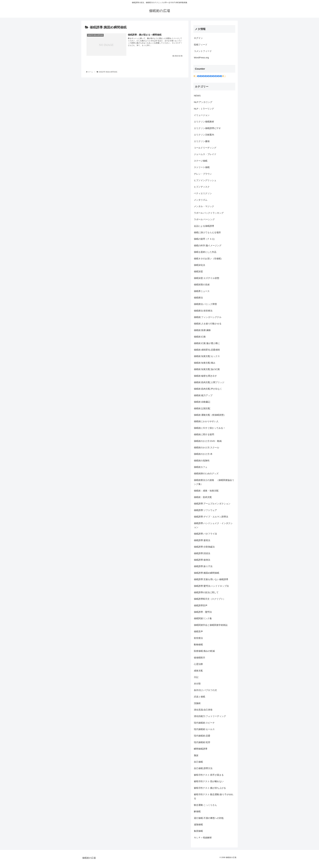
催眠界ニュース (202, 291)
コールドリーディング (205, 148)
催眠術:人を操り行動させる (207, 323)
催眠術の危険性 (202, 460)
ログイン (198, 38)
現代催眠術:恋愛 (202, 735)
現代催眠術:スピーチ (204, 723)
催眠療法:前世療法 (203, 310)
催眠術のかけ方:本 (203, 454)
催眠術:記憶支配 (202, 408)
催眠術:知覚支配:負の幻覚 (207, 369)
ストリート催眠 (202, 167)
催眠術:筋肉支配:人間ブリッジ (209, 382)
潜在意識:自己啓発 (203, 710)
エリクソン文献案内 (204, 134)
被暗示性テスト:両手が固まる (209, 775)
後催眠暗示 (199, 657)
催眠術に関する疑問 (204, 434)
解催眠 (197, 811)
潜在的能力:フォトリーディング (210, 716)
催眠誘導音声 (200, 605)
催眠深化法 (199, 265)
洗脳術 (197, 703)
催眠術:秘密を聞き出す (205, 376)
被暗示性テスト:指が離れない (209, 781)
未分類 (197, 683)
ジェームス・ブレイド (205, 154)
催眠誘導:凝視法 (202, 540)
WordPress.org (201, 57)
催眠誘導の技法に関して (206, 592)
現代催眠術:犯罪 (202, 742)
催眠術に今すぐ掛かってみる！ (209, 428)
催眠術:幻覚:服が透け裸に (207, 343)
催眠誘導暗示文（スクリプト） (209, 599)
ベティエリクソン (203, 193)
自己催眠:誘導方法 (203, 768)
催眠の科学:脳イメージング (207, 245)
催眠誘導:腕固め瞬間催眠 (206, 573)
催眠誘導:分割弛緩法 (204, 547)
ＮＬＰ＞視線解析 (203, 837)
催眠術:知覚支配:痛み (204, 363)
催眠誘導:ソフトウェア (205, 510)
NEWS (197, 95)
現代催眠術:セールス (204, 729)
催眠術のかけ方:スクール (206, 447)
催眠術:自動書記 (202, 402)
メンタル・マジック (204, 206)
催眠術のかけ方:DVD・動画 (208, 441)
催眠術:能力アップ (203, 395)
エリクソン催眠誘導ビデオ (207, 128)
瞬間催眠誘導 (200, 749)
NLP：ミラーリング (204, 108)
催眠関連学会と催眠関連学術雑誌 (211, 625)
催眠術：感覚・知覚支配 (206, 490)
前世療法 (198, 638)
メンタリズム (200, 200)
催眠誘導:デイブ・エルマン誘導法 (211, 516)
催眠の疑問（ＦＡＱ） (205, 239)
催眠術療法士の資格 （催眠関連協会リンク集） (214, 482)
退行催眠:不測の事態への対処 (209, 818)
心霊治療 (198, 664)
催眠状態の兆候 (202, 284)
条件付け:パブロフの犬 (205, 690)
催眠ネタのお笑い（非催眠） (208, 258)
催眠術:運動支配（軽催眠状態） (210, 415)
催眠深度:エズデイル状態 (206, 278)
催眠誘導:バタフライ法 (205, 533)
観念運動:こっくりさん (205, 805)
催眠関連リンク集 (203, 618)
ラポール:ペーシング (204, 219)
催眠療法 (198, 297)
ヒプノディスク (202, 187)
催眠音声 (198, 631)
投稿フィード (200, 44)
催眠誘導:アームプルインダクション (212, 503)
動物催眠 (198, 644)
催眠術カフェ (200, 467)
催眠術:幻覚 (200, 336)
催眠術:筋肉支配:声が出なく (208, 389)
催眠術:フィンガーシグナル (207, 317)
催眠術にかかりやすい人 (206, 421)
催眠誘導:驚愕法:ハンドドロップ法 (211, 586)
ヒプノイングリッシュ (205, 180)
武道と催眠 (199, 696)
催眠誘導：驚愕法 (203, 612)
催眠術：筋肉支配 (203, 497)
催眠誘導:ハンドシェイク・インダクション (213, 525)
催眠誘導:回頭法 (202, 553)
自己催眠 (198, 762)
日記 (196, 677)
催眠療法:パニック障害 (205, 304)
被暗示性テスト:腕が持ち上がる (210, 788)
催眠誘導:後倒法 (202, 560)
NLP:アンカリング (203, 102)
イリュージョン (202, 115)
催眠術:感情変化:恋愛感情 (207, 350)
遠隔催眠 (198, 824)
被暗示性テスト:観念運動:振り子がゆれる (213, 796)
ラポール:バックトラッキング (209, 213)
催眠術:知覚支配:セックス (207, 356)
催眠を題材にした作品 (205, 252)
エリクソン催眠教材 (204, 121)
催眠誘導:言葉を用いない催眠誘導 (211, 579)
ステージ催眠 (200, 161)
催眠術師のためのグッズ (206, 473)
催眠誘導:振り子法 (203, 566)
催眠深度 (198, 271)
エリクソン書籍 (202, 141)
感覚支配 (198, 670)
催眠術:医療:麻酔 (202, 330)
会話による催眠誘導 (204, 226)
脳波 (196, 755)
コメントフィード (203, 51)
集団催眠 (198, 831)
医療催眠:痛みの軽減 (204, 651)
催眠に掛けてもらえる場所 (207, 232)
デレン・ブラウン (203, 174)
